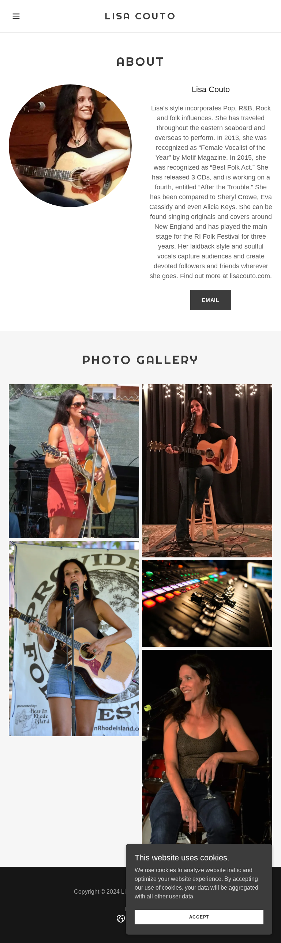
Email (211, 300)
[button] (28, 16)
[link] (140, 17)
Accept (199, 916)
